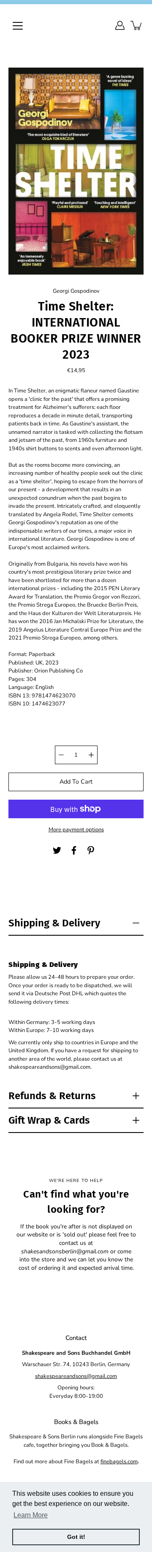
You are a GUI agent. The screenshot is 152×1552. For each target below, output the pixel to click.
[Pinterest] (90, 850)
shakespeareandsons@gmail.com (76, 1376)
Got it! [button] (76, 1536)
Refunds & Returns (52, 1096)
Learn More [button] (31, 1515)
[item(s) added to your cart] (137, 25)
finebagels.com (119, 1461)
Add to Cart (76, 782)
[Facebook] (74, 850)
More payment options (76, 829)
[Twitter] (57, 850)
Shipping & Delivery (54, 923)
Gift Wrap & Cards (49, 1120)
